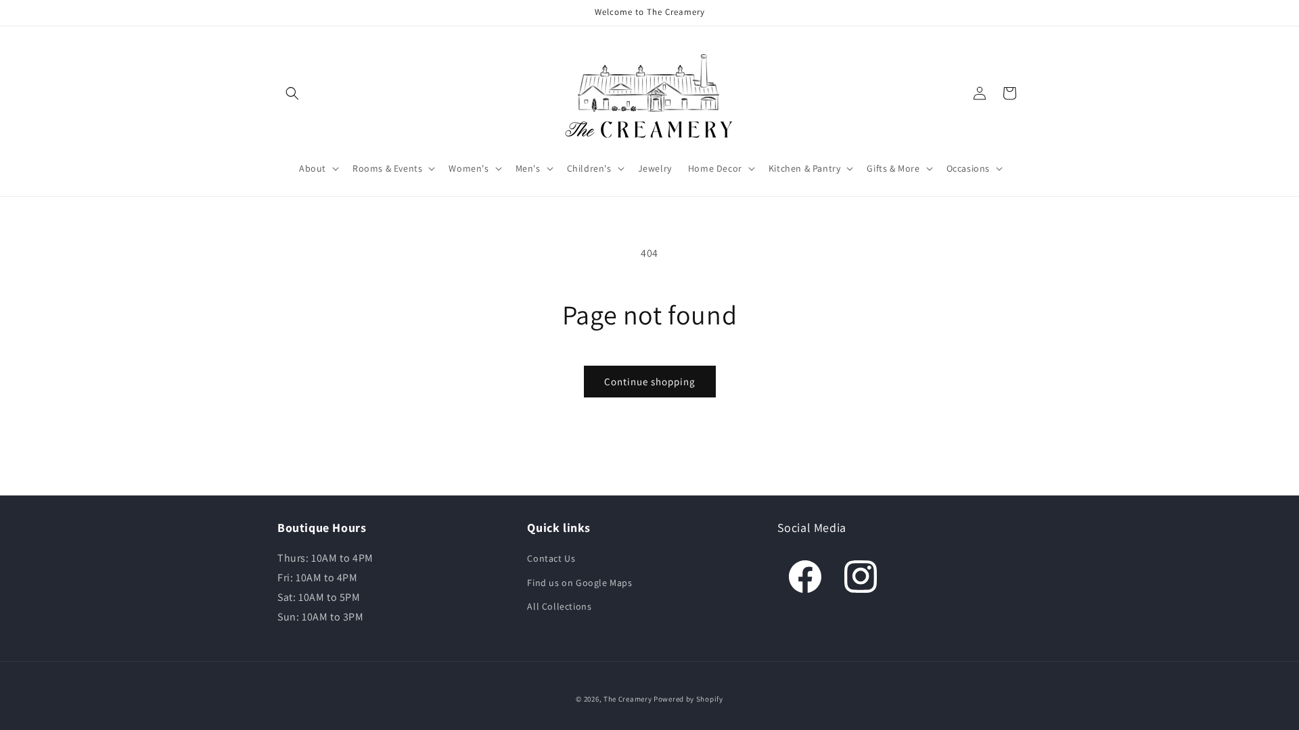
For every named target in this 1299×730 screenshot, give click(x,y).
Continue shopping (650, 381)
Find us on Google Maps (579, 583)
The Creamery (627, 699)
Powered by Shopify (688, 699)
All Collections (559, 606)
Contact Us (551, 558)
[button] (292, 93)
